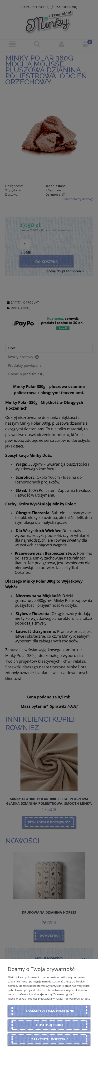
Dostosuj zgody (49, 1025)
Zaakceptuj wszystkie (49, 1039)
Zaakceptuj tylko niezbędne (50, 1010)
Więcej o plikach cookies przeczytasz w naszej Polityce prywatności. (49, 998)
